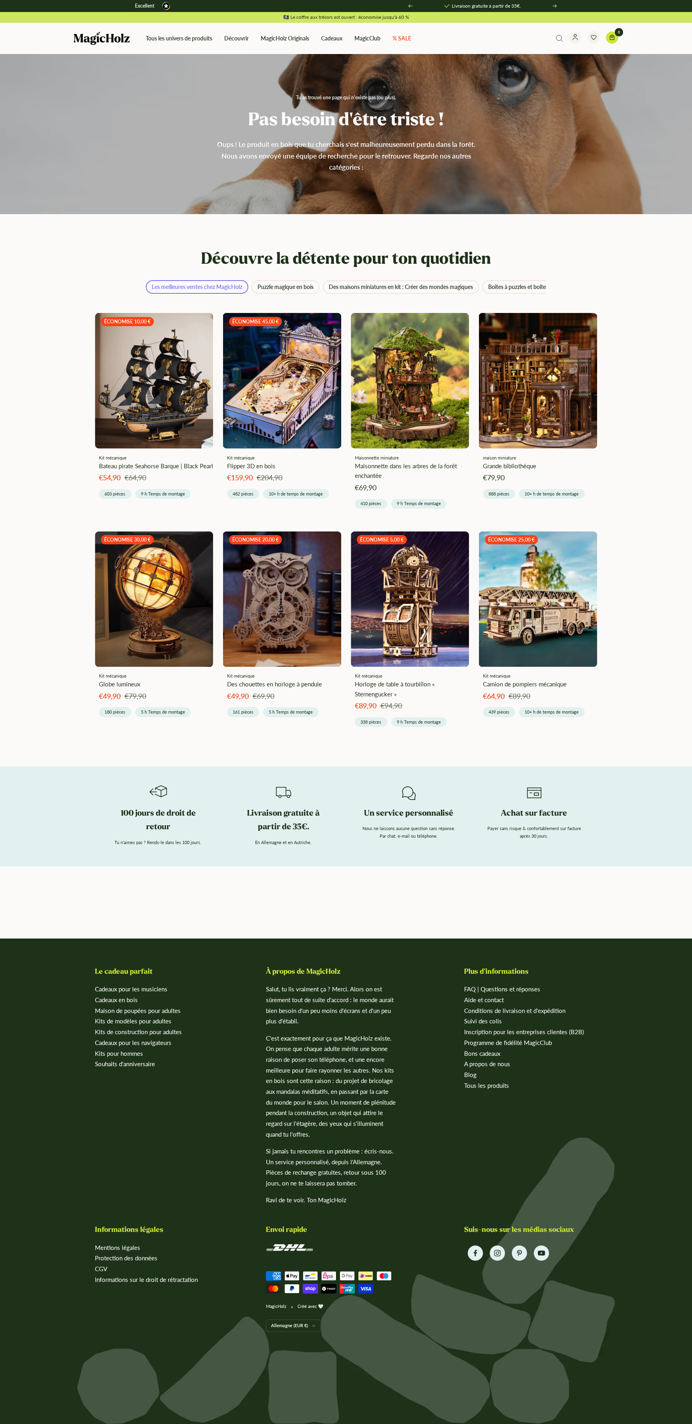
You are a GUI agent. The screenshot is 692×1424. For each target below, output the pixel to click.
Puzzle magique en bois (285, 286)
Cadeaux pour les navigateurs (133, 1042)
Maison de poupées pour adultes (138, 1010)
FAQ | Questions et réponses (502, 989)
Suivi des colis (483, 1021)
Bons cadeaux (482, 1053)
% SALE (401, 38)
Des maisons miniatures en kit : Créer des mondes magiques (401, 286)
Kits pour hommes (119, 1053)
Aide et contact (484, 999)
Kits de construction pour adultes (138, 1031)
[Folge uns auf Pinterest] (519, 1253)
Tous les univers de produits (179, 38)
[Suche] (559, 38)
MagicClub (367, 38)
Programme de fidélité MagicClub (508, 1042)
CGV (101, 1268)
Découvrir (236, 38)
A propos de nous (487, 1063)
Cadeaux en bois (116, 999)
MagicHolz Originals (285, 38)
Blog (470, 1074)
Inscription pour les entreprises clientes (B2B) (524, 1031)
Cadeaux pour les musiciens (131, 989)
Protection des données (126, 1258)
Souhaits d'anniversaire (125, 1063)
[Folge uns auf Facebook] (475, 1253)
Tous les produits (486, 1085)
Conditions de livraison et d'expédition (514, 1010)
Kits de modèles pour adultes (133, 1021)
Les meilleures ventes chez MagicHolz (197, 286)
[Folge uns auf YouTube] (541, 1253)
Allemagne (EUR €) (289, 1325)
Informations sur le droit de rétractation (146, 1279)
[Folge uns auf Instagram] (497, 1253)
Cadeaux (331, 38)
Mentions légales (117, 1247)
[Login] (575, 38)
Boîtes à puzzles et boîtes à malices (529, 286)
